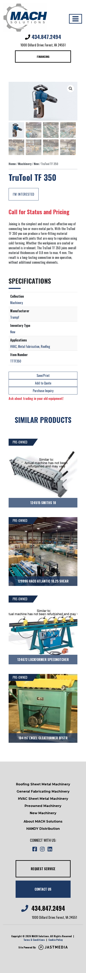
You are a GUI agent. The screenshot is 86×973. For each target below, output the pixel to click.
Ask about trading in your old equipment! (36, 398)
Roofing (45, 346)
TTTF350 (15, 361)
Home (12, 163)
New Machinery (43, 813)
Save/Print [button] (43, 375)
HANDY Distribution (43, 829)
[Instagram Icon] (42, 849)
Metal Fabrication (28, 346)
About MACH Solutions (43, 821)
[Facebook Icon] (34, 849)
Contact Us (43, 889)
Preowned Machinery (43, 806)
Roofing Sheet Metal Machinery (43, 784)
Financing (43, 56)
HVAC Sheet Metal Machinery (43, 799)
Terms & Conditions (34, 939)
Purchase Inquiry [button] (43, 390)
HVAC (13, 346)
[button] (70, 88)
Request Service (43, 868)
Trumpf (14, 317)
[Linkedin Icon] (49, 849)
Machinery (25, 163)
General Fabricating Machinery (43, 791)
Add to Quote (43, 383)
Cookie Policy (55, 939)
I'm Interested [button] (23, 194)
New (36, 163)
